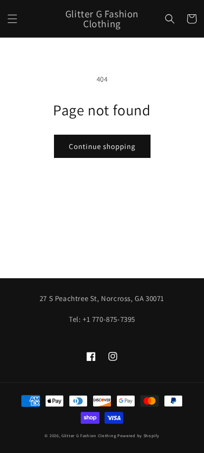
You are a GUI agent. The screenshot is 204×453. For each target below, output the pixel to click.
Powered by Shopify (138, 435)
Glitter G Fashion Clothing (88, 435)
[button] (12, 19)
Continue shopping (102, 146)
